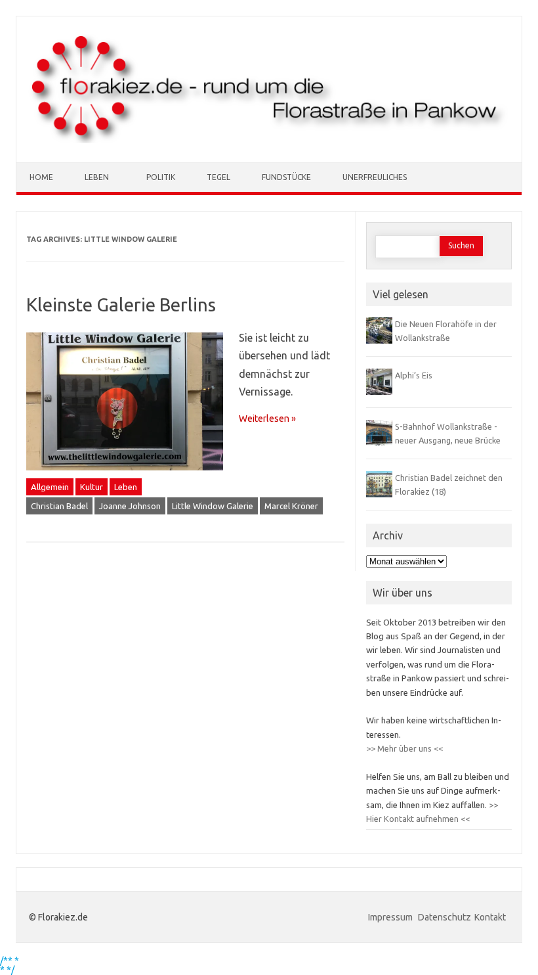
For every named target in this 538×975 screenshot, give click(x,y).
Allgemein (50, 486)
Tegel (218, 177)
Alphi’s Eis (413, 375)
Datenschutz (444, 917)
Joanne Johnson (130, 505)
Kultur (91, 486)
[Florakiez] (269, 140)
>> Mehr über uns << (404, 748)
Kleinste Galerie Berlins (121, 304)
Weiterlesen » (267, 418)
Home (41, 177)
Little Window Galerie (212, 505)
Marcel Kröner (291, 505)
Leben (97, 177)
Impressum (391, 917)
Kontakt (490, 917)
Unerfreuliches (374, 177)
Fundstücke (286, 177)
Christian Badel (59, 505)
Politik (160, 177)
